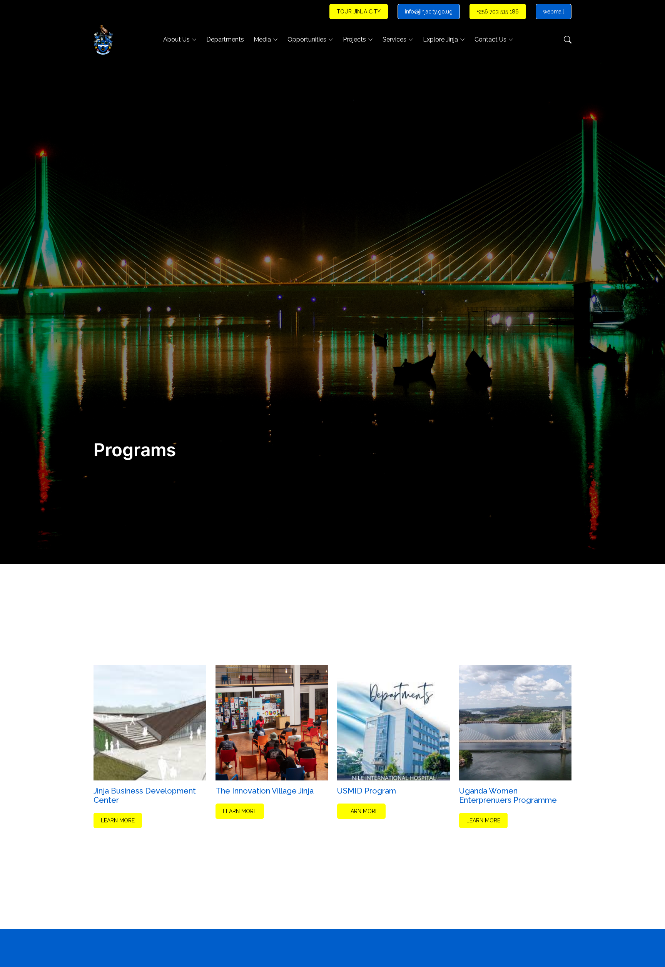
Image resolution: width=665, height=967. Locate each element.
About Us (176, 39)
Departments (225, 39)
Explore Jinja (440, 39)
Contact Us (490, 39)
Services (394, 39)
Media (262, 39)
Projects (354, 39)
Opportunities (306, 39)
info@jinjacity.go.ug (429, 11)
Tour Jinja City (359, 11)
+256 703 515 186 (498, 11)
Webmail (553, 11)
